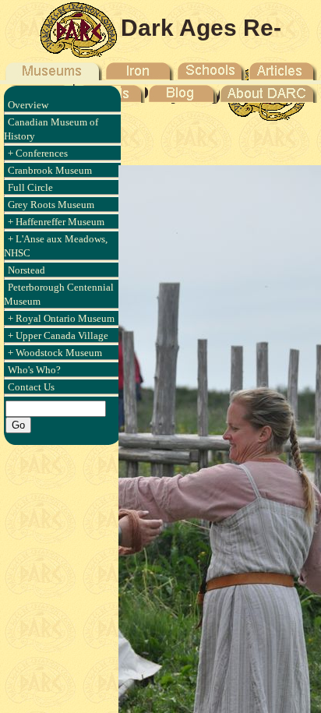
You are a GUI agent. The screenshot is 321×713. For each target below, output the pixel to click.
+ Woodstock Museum (55, 352)
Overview (28, 105)
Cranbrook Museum (50, 170)
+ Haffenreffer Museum (56, 222)
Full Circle (30, 187)
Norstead (26, 270)
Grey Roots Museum (51, 204)
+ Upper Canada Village (58, 335)
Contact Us (31, 387)
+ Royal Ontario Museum (61, 318)
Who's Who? (34, 370)
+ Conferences (38, 153)
